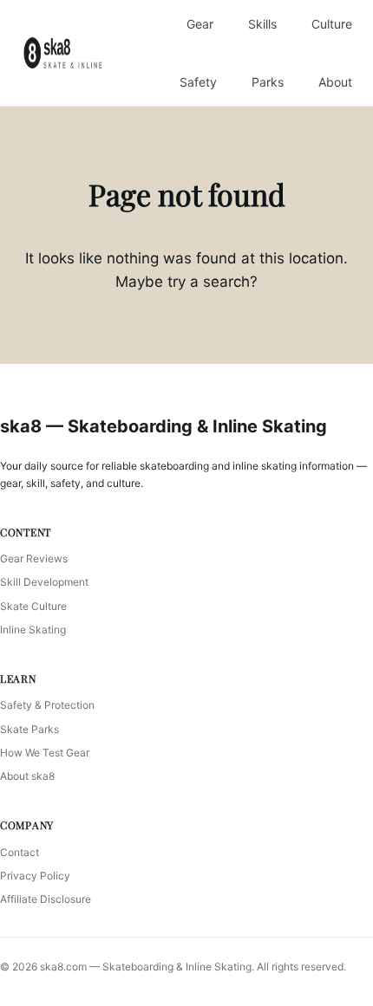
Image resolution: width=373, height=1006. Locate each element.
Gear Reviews (34, 558)
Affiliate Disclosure (45, 898)
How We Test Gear (44, 752)
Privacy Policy (35, 875)
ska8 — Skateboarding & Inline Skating (163, 426)
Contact (19, 852)
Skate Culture (33, 606)
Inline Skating (33, 629)
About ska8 (27, 775)
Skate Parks (29, 729)
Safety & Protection (47, 704)
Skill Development (44, 581)
